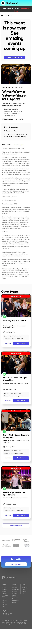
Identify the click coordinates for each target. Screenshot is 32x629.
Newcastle (15, 600)
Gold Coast (15, 597)
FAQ (3, 602)
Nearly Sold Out (16, 296)
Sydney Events (8, 15)
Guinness (5, 595)
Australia (24, 587)
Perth (14, 595)
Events (4, 589)
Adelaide (15, 593)
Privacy (4, 600)
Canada (24, 591)
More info (8, 343)
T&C (3, 597)
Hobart (14, 602)
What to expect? (19, 144)
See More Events (16, 525)
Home (4, 587)
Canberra (15, 599)
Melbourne (15, 589)
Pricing (4, 604)
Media (4, 593)
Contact (4, 599)
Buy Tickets (21, 343)
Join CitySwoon (16, 564)
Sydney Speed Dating (14, 57)
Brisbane (14, 591)
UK (23, 593)
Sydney (14, 587)
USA (23, 589)
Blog (3, 606)
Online (4, 591)
